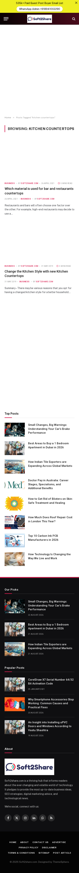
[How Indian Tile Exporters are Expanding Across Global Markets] (15, 467)
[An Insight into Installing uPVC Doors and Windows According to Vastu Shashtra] (15, 727)
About (24, 842)
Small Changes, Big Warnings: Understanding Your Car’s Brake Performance (49, 428)
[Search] (73, 19)
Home (12, 842)
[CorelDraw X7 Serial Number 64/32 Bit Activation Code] (15, 684)
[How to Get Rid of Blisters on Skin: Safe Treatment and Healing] (15, 504)
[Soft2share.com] (39, 19)
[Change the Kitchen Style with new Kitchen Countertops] (39, 241)
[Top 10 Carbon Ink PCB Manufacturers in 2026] (15, 541)
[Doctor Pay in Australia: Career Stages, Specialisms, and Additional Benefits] (15, 485)
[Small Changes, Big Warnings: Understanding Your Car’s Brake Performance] (15, 430)
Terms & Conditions (21, 853)
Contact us (41, 842)
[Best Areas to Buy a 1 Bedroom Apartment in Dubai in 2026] (15, 448)
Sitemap (44, 853)
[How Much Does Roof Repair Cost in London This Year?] (15, 522)
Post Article (62, 853)
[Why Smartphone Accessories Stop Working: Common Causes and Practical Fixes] (15, 704)
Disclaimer (49, 847)
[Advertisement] (39, 70)
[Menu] (6, 19)
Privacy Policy (28, 847)
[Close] (76, 2)
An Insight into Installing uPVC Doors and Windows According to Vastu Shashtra (49, 726)
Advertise (59, 842)
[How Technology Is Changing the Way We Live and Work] (15, 559)
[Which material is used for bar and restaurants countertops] (39, 159)
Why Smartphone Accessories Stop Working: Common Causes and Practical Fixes (51, 703)
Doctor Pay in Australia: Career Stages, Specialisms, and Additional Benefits (48, 484)
